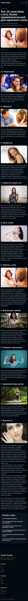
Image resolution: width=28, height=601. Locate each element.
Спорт (2, 581)
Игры (2, 568)
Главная (2, 8)
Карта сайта (3, 591)
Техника (2, 569)
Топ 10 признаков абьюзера (9, 518)
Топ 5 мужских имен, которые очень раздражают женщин (11, 526)
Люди (6, 8)
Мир (2, 578)
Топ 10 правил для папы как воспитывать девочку (13, 535)
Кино (2, 566)
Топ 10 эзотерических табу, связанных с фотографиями (12, 522)
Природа (2, 571)
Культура (2, 583)
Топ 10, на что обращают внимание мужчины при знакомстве (14, 539)
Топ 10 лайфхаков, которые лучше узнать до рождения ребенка (14, 530)
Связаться (3, 593)
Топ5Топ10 (5, 3)
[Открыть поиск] (22, 2)
